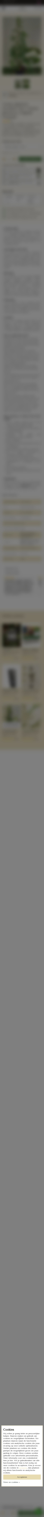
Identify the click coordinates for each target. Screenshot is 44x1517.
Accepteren (22, 1477)
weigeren (23, 1468)
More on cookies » (11, 1482)
